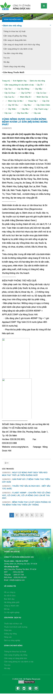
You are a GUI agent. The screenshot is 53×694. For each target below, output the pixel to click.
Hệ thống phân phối (11, 602)
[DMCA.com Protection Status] (26, 682)
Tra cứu (6, 58)
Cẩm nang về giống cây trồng (14, 36)
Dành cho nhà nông (12, 25)
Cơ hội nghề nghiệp (11, 612)
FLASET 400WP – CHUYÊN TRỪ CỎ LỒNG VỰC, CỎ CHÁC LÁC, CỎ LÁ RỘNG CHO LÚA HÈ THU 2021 (26, 495)
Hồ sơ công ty (9, 592)
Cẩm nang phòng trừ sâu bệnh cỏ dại (18, 49)
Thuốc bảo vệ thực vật (13, 624)
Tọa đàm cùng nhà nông (12, 53)
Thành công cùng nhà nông (14, 66)
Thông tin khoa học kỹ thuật (14, 31)
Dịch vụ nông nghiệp (12, 640)
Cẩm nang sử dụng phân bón (14, 40)
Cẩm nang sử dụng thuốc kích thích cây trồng (21, 45)
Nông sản (8, 637)
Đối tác (7, 609)
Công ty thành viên (11, 606)
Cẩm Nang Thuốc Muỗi (13, 72)
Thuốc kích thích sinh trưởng (15, 627)
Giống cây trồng (10, 634)
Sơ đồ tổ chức (10, 596)
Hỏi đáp (6, 62)
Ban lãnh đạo (9, 599)
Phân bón (8, 630)
